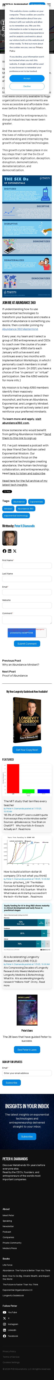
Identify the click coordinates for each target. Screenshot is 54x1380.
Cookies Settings (11, 1362)
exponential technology (16, 515)
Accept (27, 78)
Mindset (8, 508)
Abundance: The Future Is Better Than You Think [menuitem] (26, 1270)
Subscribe (27, 1136)
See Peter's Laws (27, 1049)
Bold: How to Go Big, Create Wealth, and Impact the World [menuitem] (26, 1277)
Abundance (19, 501)
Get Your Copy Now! (27, 749)
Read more (25, 829)
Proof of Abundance (15, 675)
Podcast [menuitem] (7, 1231)
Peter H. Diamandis (25, 526)
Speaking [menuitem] (7, 1220)
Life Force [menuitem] (7, 1265)
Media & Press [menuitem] (10, 1248)
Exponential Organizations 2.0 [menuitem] (17, 1290)
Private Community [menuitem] (12, 1242)
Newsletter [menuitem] (8, 1226)
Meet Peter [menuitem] (8, 1215)
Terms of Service (11, 1356)
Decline (27, 86)
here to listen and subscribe (27, 473)
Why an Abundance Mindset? (20, 664)
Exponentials (36, 501)
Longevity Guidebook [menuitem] (13, 1295)
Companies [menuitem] (8, 1237)
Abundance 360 (25, 508)
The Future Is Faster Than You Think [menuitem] (20, 1284)
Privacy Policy (9, 1351)
